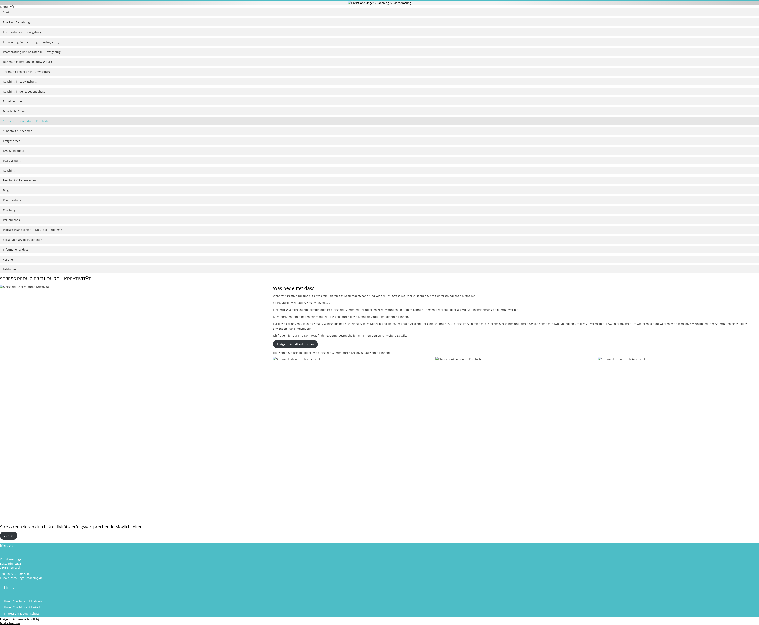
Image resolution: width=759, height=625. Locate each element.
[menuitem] (379, 12)
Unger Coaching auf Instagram (24, 601)
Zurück (8, 536)
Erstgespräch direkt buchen (295, 344)
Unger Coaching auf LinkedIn (23, 607)
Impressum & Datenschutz (21, 613)
